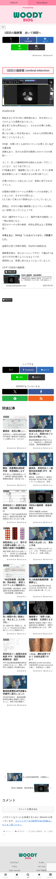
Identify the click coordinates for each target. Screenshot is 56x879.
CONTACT (14, 862)
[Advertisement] (28, 331)
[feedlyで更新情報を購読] (15, 398)
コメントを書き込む (28, 809)
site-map (41, 866)
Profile (41, 862)
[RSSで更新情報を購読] (41, 398)
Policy (14, 866)
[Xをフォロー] (15, 391)
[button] (36, 47)
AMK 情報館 (41, 870)
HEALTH (8, 300)
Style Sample (14, 870)
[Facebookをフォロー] (41, 391)
